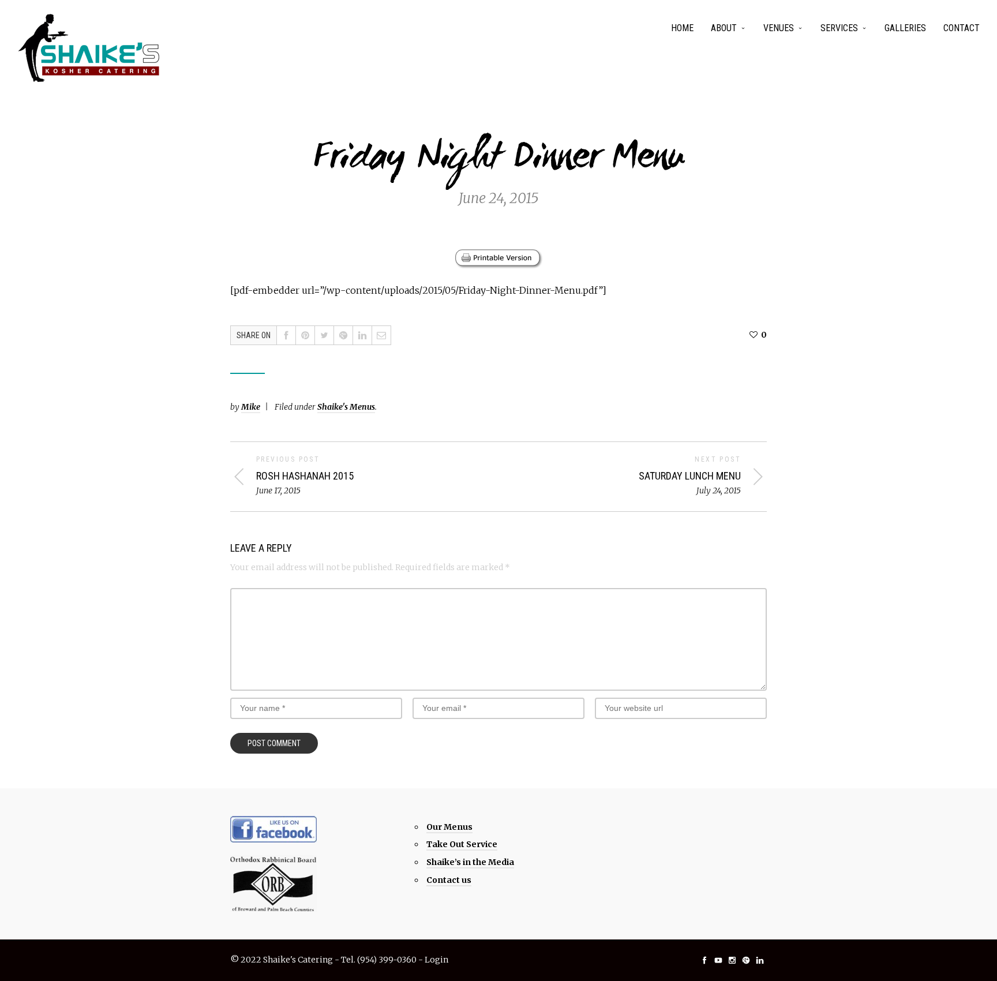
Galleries (905, 28)
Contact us (448, 880)
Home (682, 28)
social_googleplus (746, 960)
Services (839, 28)
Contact (961, 28)
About (724, 28)
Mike (250, 407)
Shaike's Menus (346, 407)
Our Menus (449, 827)
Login (436, 959)
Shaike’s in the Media (470, 862)
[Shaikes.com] (89, 48)
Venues (778, 28)
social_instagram (732, 960)
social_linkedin (760, 960)
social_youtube (718, 960)
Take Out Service (461, 844)
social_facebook (704, 960)
